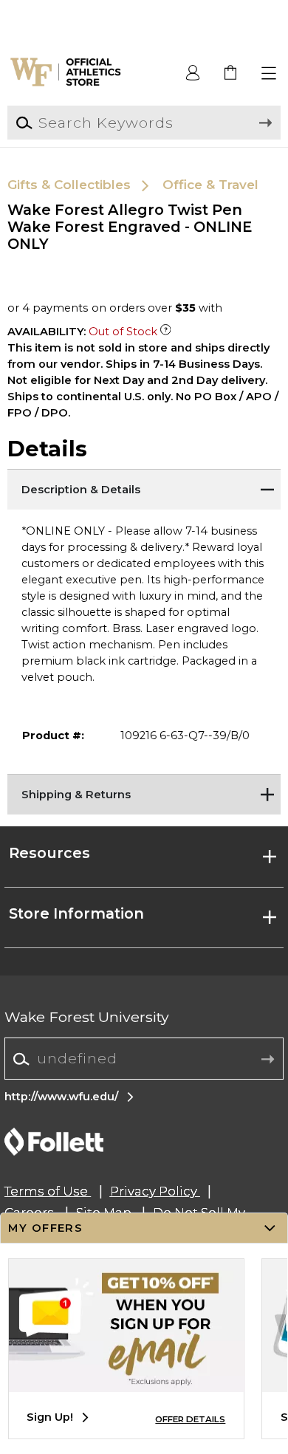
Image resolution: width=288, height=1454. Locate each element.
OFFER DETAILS (190, 1419)
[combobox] (144, 1059)
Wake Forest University (86, 1017)
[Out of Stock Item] (165, 331)
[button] (269, 73)
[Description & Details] (144, 487)
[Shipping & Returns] (144, 792)
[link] (231, 73)
